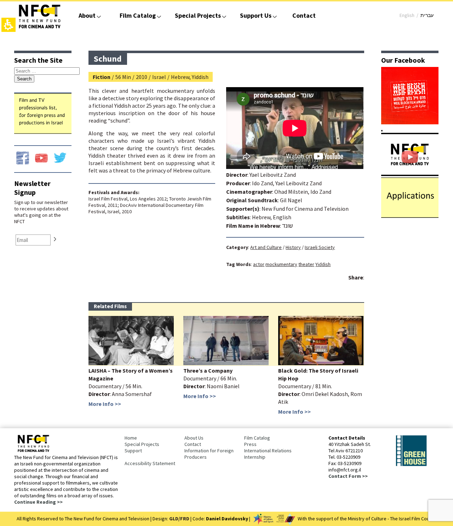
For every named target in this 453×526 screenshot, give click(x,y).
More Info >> (104, 403)
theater (306, 264)
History (293, 247)
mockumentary (281, 264)
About (87, 15)
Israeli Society (320, 247)
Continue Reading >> (38, 502)
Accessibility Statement (150, 463)
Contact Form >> (348, 476)
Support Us (255, 15)
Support (133, 450)
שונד (287, 225)
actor (258, 264)
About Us (193, 438)
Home (131, 438)
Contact (304, 15)
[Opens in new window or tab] (409, 122)
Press (250, 444)
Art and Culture (266, 247)
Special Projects (198, 15)
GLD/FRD (179, 518)
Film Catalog (138, 15)
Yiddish (323, 264)
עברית (427, 15)
